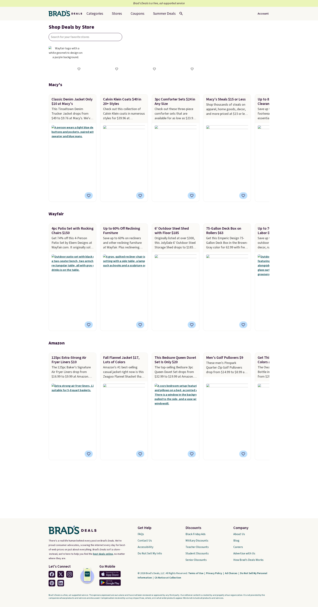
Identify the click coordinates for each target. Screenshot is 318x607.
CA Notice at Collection (168, 578)
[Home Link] (67, 13)
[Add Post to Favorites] (140, 195)
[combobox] (85, 37)
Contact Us (145, 540)
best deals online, (103, 554)
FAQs (141, 534)
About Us (239, 534)
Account (263, 13)
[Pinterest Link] (52, 583)
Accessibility (145, 547)
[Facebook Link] (52, 574)
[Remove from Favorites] (89, 195)
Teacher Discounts (197, 547)
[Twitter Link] (61, 574)
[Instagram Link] (69, 574)
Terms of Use (196, 573)
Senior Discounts (196, 560)
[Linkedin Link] (61, 583)
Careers (238, 547)
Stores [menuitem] (117, 13)
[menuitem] (164, 14)
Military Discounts (197, 540)
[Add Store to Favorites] (79, 69)
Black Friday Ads (196, 534)
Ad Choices (231, 573)
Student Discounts (197, 553)
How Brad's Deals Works (248, 560)
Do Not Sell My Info (150, 553)
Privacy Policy (214, 573)
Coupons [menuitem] (137, 13)
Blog (236, 540)
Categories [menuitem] (94, 13)
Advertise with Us (244, 553)
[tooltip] (79, 69)
